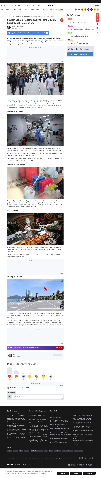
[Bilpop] (85, 9)
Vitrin (70, 18)
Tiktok (50, 450)
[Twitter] (86, 458)
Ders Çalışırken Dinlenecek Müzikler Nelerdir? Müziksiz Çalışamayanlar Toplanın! (82, 428)
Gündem (71, 39)
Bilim (21, 16)
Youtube (27, 450)
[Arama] (90, 5)
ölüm (37, 158)
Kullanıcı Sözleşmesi (53, 458)
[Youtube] (89, 458)
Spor (70, 32)
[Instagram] (79, 458)
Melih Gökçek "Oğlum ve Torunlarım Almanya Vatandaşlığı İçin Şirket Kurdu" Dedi (80, 42)
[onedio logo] (50, 5)
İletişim (41, 458)
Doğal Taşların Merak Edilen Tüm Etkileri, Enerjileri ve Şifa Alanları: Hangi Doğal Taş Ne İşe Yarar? (60, 430)
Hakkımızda (10, 458)
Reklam (38, 458)
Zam (21, 450)
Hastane (15, 205)
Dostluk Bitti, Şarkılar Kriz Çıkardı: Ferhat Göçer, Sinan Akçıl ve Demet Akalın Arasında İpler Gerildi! (38, 431)
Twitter (9, 450)
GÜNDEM (20, 5)
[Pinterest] (92, 458)
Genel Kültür (16, 16)
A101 (46, 450)
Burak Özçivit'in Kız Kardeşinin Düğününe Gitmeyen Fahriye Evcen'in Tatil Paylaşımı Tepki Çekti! (38, 440)
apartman (10, 106)
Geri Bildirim (16, 458)
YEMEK (34, 5)
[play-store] (80, 464)
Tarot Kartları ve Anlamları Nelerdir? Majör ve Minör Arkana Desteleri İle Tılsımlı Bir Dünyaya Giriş (83, 415)
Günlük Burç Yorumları (36, 450)
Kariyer (45, 458)
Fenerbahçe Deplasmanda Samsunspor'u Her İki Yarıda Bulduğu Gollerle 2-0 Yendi (80, 35)
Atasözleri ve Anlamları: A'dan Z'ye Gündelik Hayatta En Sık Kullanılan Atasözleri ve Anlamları (58, 438)
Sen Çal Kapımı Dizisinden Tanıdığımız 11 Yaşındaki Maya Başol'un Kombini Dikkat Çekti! (81, 28)
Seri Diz (60, 9)
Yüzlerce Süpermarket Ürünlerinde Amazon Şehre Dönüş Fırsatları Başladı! (80, 21)
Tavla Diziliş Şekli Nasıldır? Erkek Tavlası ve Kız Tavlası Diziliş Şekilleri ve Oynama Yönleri (60, 442)
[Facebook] (82, 458)
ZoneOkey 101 (53, 9)
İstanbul (47, 205)
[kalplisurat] (97, 9)
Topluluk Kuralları (31, 458)
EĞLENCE (27, 5)
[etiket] (62, 20)
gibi (41, 313)
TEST (5, 5)
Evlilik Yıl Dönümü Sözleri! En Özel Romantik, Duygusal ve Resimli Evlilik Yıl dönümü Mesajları (59, 422)
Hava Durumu (53, 414)
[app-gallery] (89, 464)
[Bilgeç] (82, 9)
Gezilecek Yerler (78, 450)
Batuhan (18, 26)
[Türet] (78, 9)
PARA (39, 5)
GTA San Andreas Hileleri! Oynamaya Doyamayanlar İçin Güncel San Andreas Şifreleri (82, 440)
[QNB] (75, 9)
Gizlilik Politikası (23, 458)
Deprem (16, 450)
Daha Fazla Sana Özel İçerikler (79, 54)
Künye (66, 458)
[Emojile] (88, 9)
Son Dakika (57, 450)
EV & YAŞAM (12, 5)
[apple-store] (72, 464)
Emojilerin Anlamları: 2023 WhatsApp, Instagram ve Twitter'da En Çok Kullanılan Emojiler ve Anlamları (60, 434)
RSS (69, 458)
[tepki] (9, 376)
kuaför (44, 40)
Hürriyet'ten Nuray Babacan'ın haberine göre (20, 100)
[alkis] (94, 9)
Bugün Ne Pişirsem (67, 450)
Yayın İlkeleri (61, 458)
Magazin (71, 25)
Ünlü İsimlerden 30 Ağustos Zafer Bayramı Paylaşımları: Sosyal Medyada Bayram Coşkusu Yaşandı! (38, 415)
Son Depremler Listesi (55, 417)
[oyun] (91, 9)
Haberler (9, 16)
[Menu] (1, 5)
